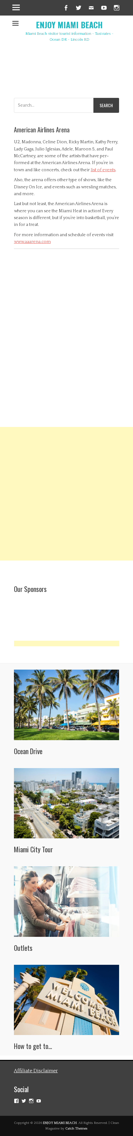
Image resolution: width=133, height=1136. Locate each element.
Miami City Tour (33, 849)
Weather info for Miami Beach (88, 79)
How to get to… (33, 1046)
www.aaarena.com (32, 241)
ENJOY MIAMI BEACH (69, 25)
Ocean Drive (28, 751)
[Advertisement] (66, 494)
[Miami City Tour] (66, 803)
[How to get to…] (66, 1000)
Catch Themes (76, 1128)
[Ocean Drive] (66, 705)
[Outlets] (66, 901)
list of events (103, 169)
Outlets (23, 948)
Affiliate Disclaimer (36, 1071)
